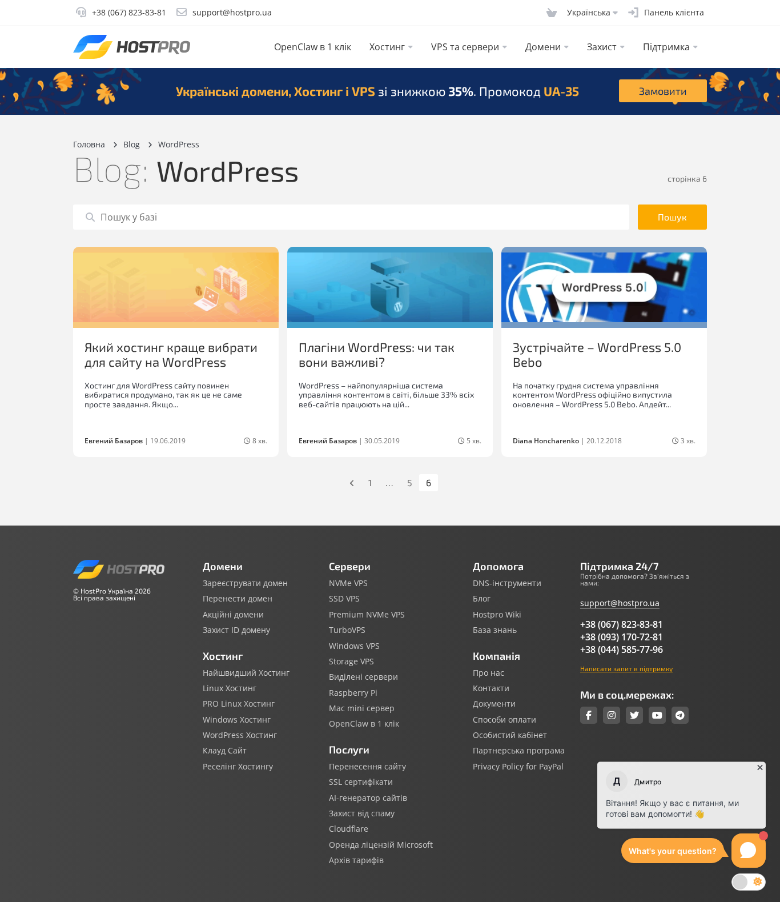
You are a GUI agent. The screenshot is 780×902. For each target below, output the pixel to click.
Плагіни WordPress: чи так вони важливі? (377, 354)
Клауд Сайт (225, 750)
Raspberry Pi (353, 693)
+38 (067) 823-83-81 (621, 624)
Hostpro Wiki (497, 615)
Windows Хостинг (237, 720)
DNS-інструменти (507, 583)
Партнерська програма (519, 750)
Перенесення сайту (367, 766)
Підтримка (666, 47)
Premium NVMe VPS (367, 615)
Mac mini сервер (362, 708)
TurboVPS (347, 630)
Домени (543, 47)
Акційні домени (233, 615)
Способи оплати (504, 720)
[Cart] (552, 12)
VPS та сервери (465, 47)
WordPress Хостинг (240, 735)
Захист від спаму (362, 813)
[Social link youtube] (657, 715)
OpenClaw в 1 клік (312, 47)
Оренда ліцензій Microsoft (381, 845)
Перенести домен (237, 599)
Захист (602, 47)
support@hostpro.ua (620, 603)
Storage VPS (351, 661)
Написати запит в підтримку (626, 668)
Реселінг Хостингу (238, 766)
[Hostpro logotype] (131, 47)
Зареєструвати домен (245, 583)
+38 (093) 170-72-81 (621, 637)
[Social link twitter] (634, 715)
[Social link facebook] (588, 715)
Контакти (491, 688)
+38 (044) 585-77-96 (621, 649)
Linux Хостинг (229, 688)
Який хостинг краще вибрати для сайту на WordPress (171, 354)
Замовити (663, 91)
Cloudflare (348, 829)
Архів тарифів (356, 860)
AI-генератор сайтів (368, 798)
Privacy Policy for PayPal (518, 766)
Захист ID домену (236, 630)
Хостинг (387, 47)
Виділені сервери (363, 677)
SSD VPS (344, 599)
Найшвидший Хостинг (246, 673)
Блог (481, 599)
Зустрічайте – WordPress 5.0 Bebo (597, 354)
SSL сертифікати (361, 782)
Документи (494, 704)
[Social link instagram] (611, 715)
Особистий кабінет (510, 735)
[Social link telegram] (680, 715)
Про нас (488, 673)
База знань (495, 630)
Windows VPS (354, 646)
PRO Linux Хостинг (239, 704)
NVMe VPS (348, 583)
